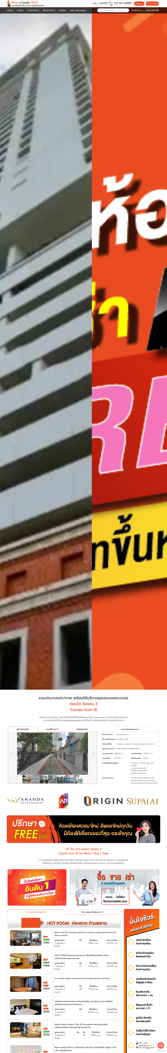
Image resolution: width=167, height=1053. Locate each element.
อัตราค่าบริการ (49, 10)
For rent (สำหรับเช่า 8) (36, 912)
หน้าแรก (10, 10)
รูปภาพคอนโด (23, 729)
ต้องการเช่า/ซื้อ (152, 10)
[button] (97, 347)
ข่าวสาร (20, 10)
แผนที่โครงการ (52, 729)
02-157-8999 (122, 3)
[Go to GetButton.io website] (161, 1050)
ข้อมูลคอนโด (82, 729)
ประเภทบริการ (33, 10)
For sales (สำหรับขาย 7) (92, 912)
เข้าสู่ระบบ (139, 3)
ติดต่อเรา (62, 10)
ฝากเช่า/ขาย (136, 10)
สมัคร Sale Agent (78, 10)
